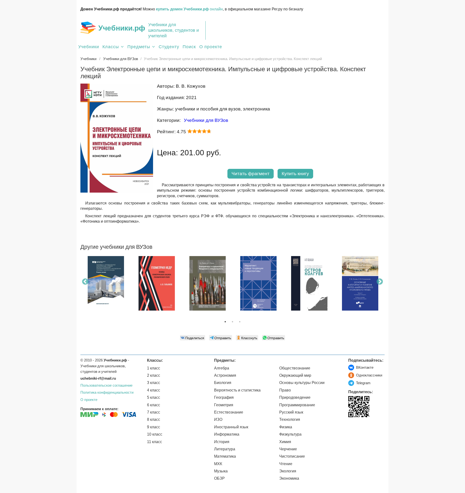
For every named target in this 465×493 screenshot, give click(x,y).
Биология (222, 383)
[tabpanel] (105, 285)
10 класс (154, 434)
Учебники (88, 46)
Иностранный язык (231, 427)
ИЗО (218, 419)
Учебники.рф (121, 28)
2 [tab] (232, 321)
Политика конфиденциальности (106, 392)
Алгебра (221, 368)
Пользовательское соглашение (106, 385)
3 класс (153, 383)
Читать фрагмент (251, 173)
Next (380, 282)
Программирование (297, 405)
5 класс (153, 397)
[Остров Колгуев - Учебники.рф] (309, 283)
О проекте (210, 46)
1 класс (153, 368)
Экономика (289, 478)
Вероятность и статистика (237, 390)
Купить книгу (295, 173)
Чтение (285, 464)
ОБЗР (219, 478)
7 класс (153, 412)
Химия (285, 442)
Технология (289, 419)
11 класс (154, 442)
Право (285, 390)
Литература (224, 449)
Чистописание (292, 456)
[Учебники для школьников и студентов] (88, 28)
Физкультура (290, 434)
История (221, 442)
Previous (85, 282)
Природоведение (294, 397)
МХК (218, 464)
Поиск (189, 46)
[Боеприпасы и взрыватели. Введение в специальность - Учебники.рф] (207, 283)
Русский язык (291, 412)
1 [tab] (225, 321)
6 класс (153, 405)
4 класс (153, 390)
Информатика (226, 434)
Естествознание (228, 412)
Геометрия (223, 405)
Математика (225, 456)
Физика (285, 427)
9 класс (153, 427)
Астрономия (225, 375)
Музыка (221, 471)
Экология (287, 471)
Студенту (169, 46)
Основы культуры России (302, 383)
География (224, 397)
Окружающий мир (295, 375)
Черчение (288, 449)
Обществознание (294, 368)
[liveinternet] (352, 427)
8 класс (153, 419)
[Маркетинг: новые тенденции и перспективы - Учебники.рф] (258, 283)
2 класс (153, 375)
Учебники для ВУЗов (206, 120)
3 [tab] (239, 321)
